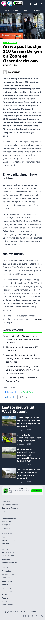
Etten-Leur (6, 578)
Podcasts (35, 10)
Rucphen (5, 598)
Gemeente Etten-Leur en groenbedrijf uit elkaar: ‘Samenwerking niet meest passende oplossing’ (23, 369)
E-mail (25, 397)
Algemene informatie (10, 505)
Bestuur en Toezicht (10, 508)
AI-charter (6, 525)
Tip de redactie (8, 552)
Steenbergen (7, 591)
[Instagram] (32, 616)
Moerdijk (5, 584)
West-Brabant (10, 43)
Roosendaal (6, 571)
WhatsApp (28, 392)
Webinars (5, 544)
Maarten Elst (14, 72)
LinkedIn (11, 397)
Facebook (11, 392)
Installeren (36, 491)
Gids (25, 10)
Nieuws (5, 10)
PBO (3, 515)
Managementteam (9, 518)
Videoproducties (8, 540)
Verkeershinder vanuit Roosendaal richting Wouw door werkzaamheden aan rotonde (23, 358)
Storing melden (8, 556)
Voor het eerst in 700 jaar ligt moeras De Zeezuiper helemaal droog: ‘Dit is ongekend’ (23, 339)
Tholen (4, 595)
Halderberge (7, 588)
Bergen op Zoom (8, 574)
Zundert (5, 601)
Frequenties (6, 521)
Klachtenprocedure (9, 562)
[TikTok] (36, 616)
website (38, 319)
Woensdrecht (7, 581)
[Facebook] (24, 616)
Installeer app (7, 528)
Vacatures (6, 559)
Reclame (5, 537)
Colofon (5, 511)
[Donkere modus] (42, 616)
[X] (28, 616)
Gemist (16, 10)
